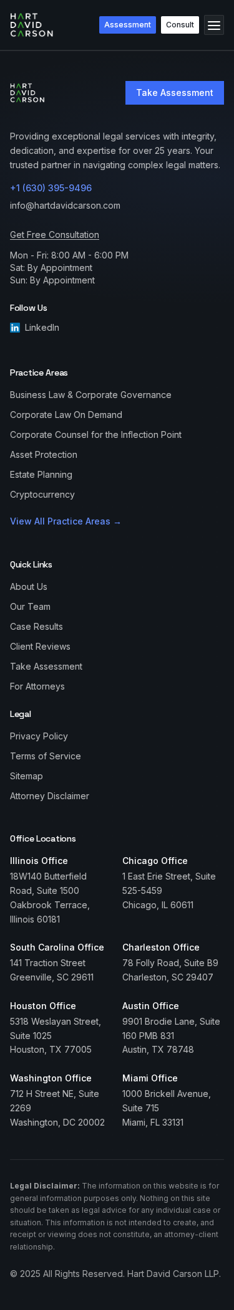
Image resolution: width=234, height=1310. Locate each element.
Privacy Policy (39, 736)
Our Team (30, 606)
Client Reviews (40, 646)
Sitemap (26, 776)
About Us (28, 586)
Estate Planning (41, 474)
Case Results (36, 626)
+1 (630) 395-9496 (51, 188)
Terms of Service (45, 756)
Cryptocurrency (42, 494)
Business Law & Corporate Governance (91, 394)
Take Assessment (174, 92)
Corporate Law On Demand (66, 414)
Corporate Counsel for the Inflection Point (96, 434)
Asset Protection (43, 454)
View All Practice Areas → (66, 521)
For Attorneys (37, 686)
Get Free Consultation (54, 234)
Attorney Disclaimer (49, 795)
